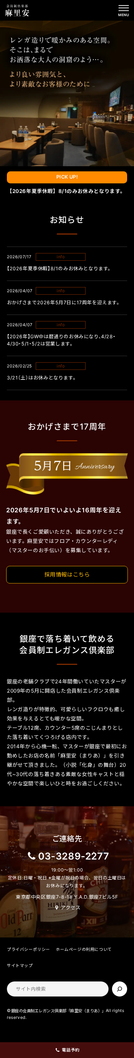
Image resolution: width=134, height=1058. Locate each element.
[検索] (119, 989)
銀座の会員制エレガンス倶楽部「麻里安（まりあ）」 (58, 1010)
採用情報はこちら (67, 574)
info (61, 256)
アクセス (70, 907)
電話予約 (71, 1050)
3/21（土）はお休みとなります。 (41, 377)
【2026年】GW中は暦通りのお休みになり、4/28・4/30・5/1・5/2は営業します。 (61, 339)
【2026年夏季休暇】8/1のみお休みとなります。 (66, 191)
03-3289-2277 (73, 856)
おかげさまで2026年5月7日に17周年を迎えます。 (63, 302)
